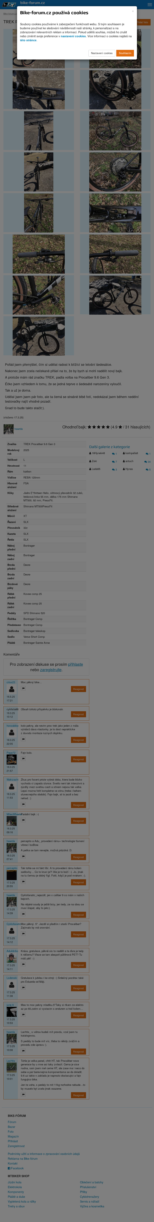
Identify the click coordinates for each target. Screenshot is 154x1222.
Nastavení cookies (102, 53)
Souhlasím (125, 53)
